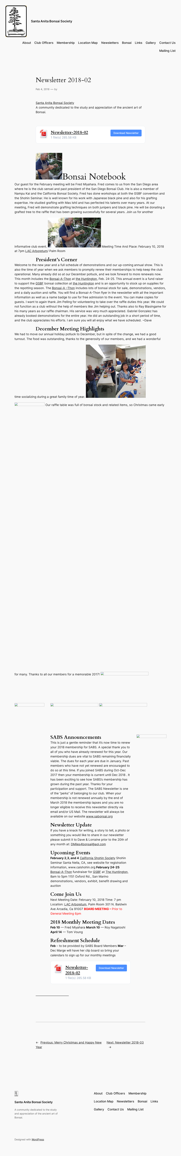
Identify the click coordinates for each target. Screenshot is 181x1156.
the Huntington (86, 279)
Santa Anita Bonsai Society (51, 21)
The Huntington (117, 872)
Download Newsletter (126, 132)
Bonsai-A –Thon (63, 288)
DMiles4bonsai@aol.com (88, 844)
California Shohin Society (97, 858)
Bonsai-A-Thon (60, 279)
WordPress (38, 1139)
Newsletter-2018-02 (69, 132)
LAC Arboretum (36, 251)
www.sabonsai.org (99, 816)
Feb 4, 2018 (42, 89)
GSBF (39, 283)
